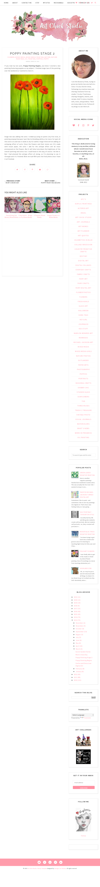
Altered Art (83, 208)
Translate (87, 718)
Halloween (83, 311)
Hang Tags (83, 315)
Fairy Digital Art (83, 288)
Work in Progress (83, 433)
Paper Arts (83, 365)
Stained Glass (83, 392)
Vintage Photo (83, 415)
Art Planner (83, 231)
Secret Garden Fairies (83, 652)
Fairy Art (83, 279)
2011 (76, 677)
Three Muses (83, 406)
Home (6, 3)
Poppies (39, 59)
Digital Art (83, 261)
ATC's (83, 199)
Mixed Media (20, 57)
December (79, 623)
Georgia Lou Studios (60, 868)
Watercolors (83, 424)
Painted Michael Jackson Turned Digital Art (86, 494)
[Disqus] (32, 249)
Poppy (46, 59)
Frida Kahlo (83, 301)
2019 (76, 603)
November (80, 626)
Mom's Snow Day (81, 655)
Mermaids (83, 338)
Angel (83, 213)
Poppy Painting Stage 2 (84, 657)
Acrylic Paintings (83, 204)
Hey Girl (83, 320)
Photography (83, 369)
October (79, 629)
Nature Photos (83, 356)
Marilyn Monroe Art (83, 333)
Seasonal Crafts (83, 383)
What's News (83, 428)
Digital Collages (83, 265)
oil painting (30, 59)
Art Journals (83, 222)
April (78, 646)
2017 (76, 608)
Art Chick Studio (83, 217)
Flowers (11, 57)
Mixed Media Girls (83, 351)
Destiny (83, 256)
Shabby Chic (83, 388)
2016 (76, 611)
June (78, 640)
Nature (47, 57)
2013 (76, 620)
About (15, 3)
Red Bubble (58, 3)
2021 (76, 597)
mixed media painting (35, 57)
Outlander (83, 360)
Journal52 (83, 324)
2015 (76, 614)
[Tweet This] (17, 169)
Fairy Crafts (83, 283)
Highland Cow (85, 568)
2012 (76, 674)
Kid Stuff (83, 329)
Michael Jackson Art (83, 342)
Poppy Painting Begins (84, 660)
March (78, 649)
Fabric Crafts (83, 274)
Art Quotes (83, 235)
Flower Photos (83, 292)
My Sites (46, 3)
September (80, 632)
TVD (83, 401)
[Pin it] (32, 169)
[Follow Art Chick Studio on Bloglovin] (83, 831)
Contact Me (27, 3)
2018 (76, 606)
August (78, 634)
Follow (83, 836)
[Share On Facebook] (25, 169)
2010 (76, 680)
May (77, 643)
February (79, 669)
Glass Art (83, 306)
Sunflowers (83, 397)
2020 (76, 600)
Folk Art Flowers (87, 551)
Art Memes (83, 226)
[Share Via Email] (40, 169)
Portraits (83, 379)
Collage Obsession (83, 245)
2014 (76, 617)
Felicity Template (42, 868)
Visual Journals (83, 419)
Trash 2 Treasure (83, 410)
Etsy (37, 3)
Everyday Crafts (83, 270)
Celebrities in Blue (83, 240)
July (77, 637)
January (79, 671)
